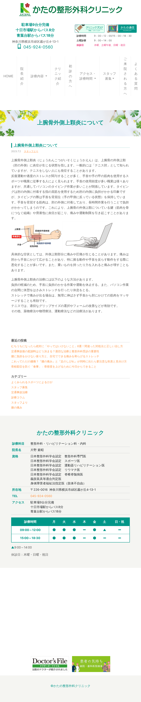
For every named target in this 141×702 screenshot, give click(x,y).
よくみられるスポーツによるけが (31, 382)
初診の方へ (70, 76)
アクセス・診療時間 (87, 76)
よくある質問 (136, 76)
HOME (10, 76)
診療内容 (38, 76)
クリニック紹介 (58, 76)
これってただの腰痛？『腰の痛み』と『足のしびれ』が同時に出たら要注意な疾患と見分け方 (69, 361)
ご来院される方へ (125, 76)
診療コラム (18, 397)
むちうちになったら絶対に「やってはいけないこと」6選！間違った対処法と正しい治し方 (67, 346)
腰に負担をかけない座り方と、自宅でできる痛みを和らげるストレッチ (55, 356)
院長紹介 (22, 76)
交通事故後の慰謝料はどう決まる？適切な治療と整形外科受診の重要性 (55, 351)
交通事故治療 (19, 392)
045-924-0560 (37, 47)
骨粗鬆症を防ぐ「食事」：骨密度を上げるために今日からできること (53, 366)
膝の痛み (16, 407)
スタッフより (31, 151)
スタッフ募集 (109, 76)
